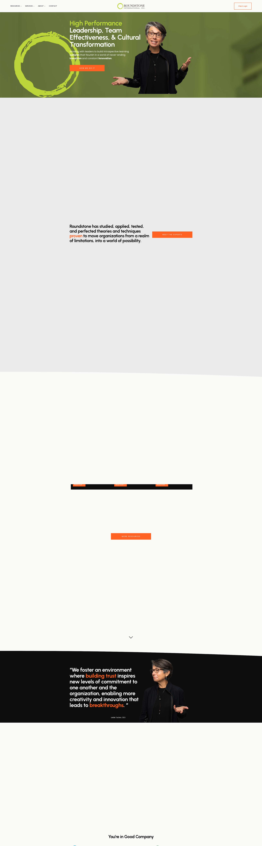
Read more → (79, 485)
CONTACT (53, 6)
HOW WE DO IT (87, 68)
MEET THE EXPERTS (172, 234)
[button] (189, 485)
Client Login (242, 6)
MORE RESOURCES (131, 536)
